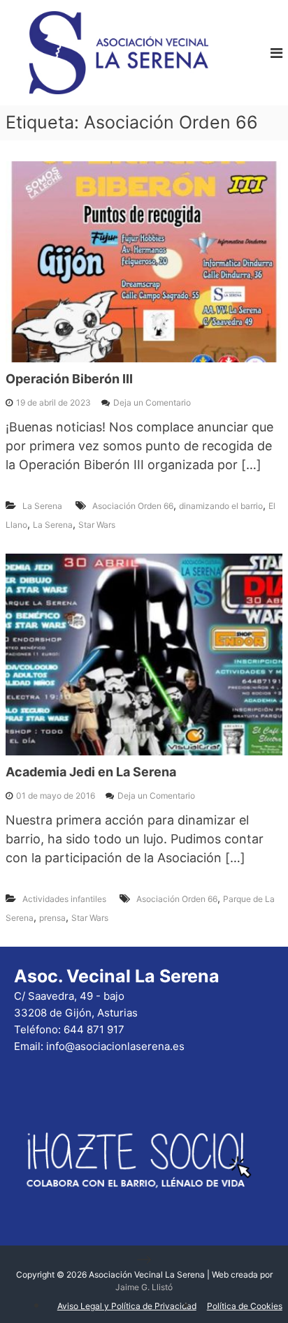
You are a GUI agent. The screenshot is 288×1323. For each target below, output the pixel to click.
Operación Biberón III (69, 378)
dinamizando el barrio (221, 506)
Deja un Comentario (152, 402)
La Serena (42, 506)
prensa (52, 917)
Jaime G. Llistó (144, 1287)
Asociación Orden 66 (132, 506)
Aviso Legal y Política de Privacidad (126, 1306)
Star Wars (96, 524)
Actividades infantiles (64, 899)
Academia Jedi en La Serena (91, 771)
